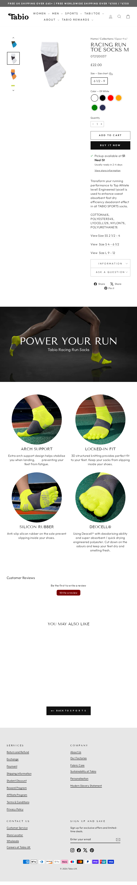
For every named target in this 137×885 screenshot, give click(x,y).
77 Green (94, 107)
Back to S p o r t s (70, 710)
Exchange (13, 759)
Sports (72, 13)
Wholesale (13, 841)
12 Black (102, 98)
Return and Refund (18, 752)
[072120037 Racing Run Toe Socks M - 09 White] (11, 679)
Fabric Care (77, 765)
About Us (75, 752)
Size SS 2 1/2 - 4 (109, 236)
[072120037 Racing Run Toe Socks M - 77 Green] (26, 679)
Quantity (95, 117)
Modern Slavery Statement (86, 785)
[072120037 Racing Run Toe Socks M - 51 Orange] (22, 679)
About (50, 19)
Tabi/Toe (92, 13)
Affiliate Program (17, 794)
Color (100, 91)
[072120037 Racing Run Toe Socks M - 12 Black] (15, 679)
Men (56, 13)
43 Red (110, 98)
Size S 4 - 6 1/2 (109, 244)
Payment (12, 766)
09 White (94, 98)
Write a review (68, 592)
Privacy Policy (15, 809)
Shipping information (19, 773)
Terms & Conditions (18, 802)
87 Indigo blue (102, 107)
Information (110, 263)
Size (100, 73)
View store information (108, 170)
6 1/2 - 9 (99, 81)
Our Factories (78, 758)
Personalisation (79, 778)
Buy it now (110, 145)
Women (40, 13)
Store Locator (15, 835)
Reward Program (17, 787)
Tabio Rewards (76, 19)
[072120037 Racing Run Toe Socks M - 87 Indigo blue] (30, 679)
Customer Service (17, 827)
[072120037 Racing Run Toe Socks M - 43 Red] (19, 679)
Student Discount (17, 780)
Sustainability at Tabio (83, 771)
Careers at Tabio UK (19, 847)
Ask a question (110, 272)
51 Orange (118, 98)
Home (94, 38)
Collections (106, 38)
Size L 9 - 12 (107, 253)
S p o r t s (120, 38)
